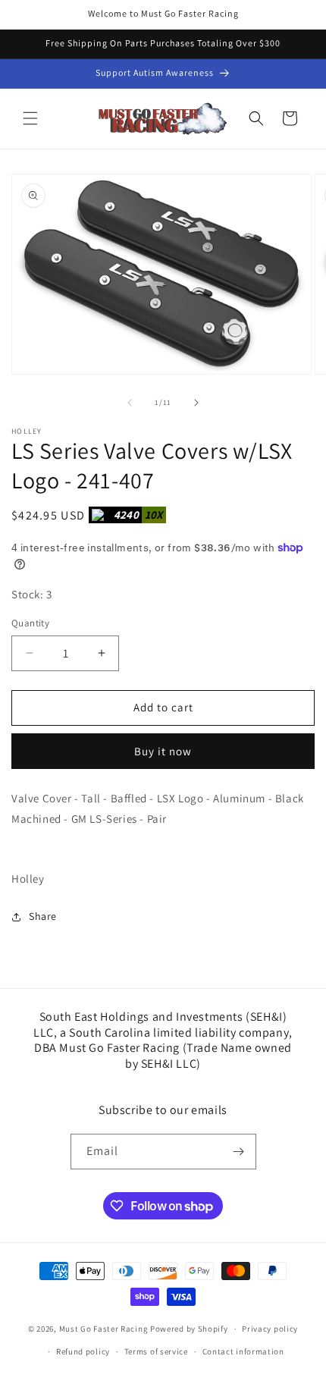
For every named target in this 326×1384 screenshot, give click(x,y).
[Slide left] (129, 402)
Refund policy (83, 1351)
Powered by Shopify (189, 1328)
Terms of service (156, 1351)
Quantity (30, 623)
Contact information (243, 1351)
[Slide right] (196, 402)
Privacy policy (270, 1328)
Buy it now (163, 751)
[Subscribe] (238, 1151)
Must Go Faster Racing (104, 1328)
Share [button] (43, 916)
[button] (30, 118)
